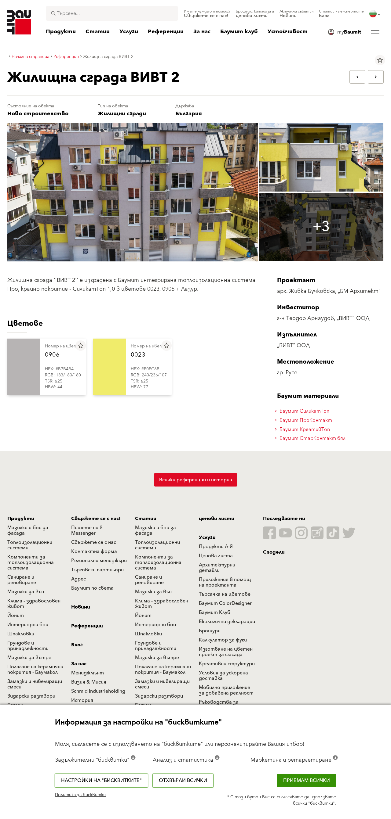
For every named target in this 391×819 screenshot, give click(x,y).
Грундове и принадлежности (28, 646)
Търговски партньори (97, 570)
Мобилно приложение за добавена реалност (226, 690)
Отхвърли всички (183, 780)
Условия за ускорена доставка (223, 676)
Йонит (15, 615)
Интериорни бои (27, 624)
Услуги (207, 537)
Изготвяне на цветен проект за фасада (226, 652)
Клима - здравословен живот (33, 604)
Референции (87, 626)
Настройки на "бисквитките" (101, 780)
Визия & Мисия (88, 682)
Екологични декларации (227, 621)
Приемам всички (306, 780)
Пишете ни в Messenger (87, 530)
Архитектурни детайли (217, 568)
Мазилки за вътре (29, 657)
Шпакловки (20, 634)
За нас (78, 663)
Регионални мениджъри (99, 560)
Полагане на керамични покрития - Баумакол (35, 670)
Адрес (78, 579)
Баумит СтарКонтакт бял (311, 438)
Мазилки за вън (25, 591)
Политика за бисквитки (80, 795)
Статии (145, 518)
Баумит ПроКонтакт (305, 420)
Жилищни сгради (122, 113)
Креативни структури (227, 663)
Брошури (210, 631)
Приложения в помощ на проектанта (225, 582)
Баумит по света (92, 588)
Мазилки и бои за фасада (27, 530)
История (82, 700)
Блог (77, 645)
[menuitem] (207, 14)
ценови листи (216, 518)
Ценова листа (216, 555)
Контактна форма (94, 551)
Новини (80, 607)
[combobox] (112, 13)
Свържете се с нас (93, 542)
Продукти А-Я (216, 546)
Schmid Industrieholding (98, 691)
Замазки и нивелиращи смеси (34, 684)
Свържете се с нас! (96, 518)
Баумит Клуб (214, 612)
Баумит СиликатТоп (303, 411)
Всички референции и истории (195, 480)
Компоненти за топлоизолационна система (30, 562)
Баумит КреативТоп (304, 429)
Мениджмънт (87, 673)
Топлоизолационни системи (29, 545)
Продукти (20, 518)
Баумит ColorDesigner (225, 603)
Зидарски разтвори (31, 696)
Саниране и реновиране (21, 580)
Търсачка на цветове (224, 594)
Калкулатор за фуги (223, 640)
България (188, 113)
